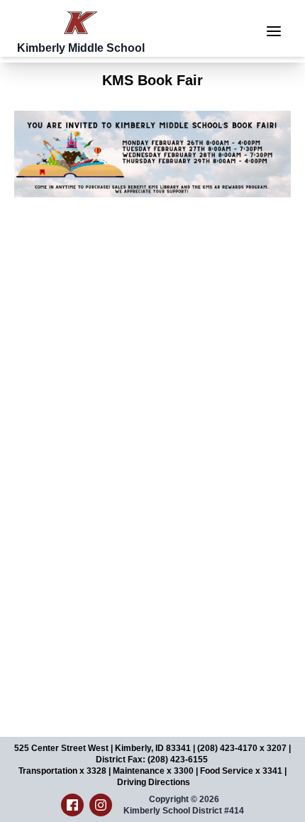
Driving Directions (153, 782)
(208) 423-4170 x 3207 (242, 748)
